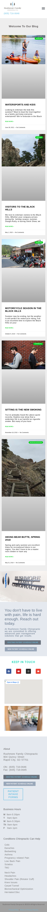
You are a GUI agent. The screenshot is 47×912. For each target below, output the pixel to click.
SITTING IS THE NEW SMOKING (23, 409)
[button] (43, 8)
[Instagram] (28, 671)
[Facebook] (8, 671)
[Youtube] (18, 671)
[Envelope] (38, 671)
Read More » (9, 121)
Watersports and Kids (20, 104)
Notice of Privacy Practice (29, 910)
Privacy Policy (14, 910)
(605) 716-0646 (11, 13)
